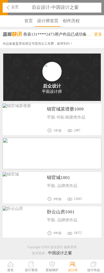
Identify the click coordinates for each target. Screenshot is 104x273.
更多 (98, 34)
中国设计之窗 (60, 253)
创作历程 (71, 20)
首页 (15, 7)
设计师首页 (47, 20)
